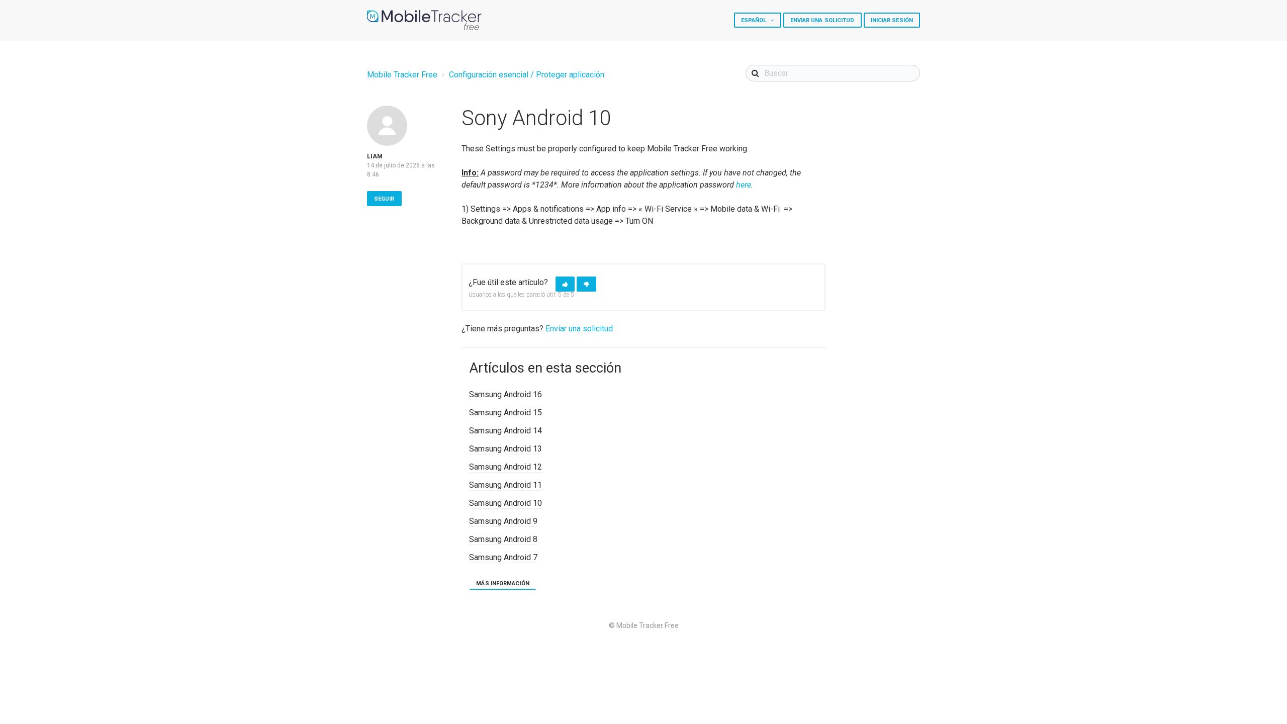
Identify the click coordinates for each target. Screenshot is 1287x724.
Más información (502, 583)
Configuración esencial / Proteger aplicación (526, 74)
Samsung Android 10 (505, 503)
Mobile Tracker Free (402, 74)
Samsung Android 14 (505, 430)
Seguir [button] (384, 199)
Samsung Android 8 (503, 539)
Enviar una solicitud (822, 20)
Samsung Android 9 (503, 521)
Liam (375, 156)
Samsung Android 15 (505, 412)
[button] (565, 284)
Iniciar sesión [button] (892, 20)
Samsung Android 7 (503, 557)
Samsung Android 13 (505, 449)
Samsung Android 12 (505, 467)
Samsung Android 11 (505, 485)
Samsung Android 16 (505, 394)
